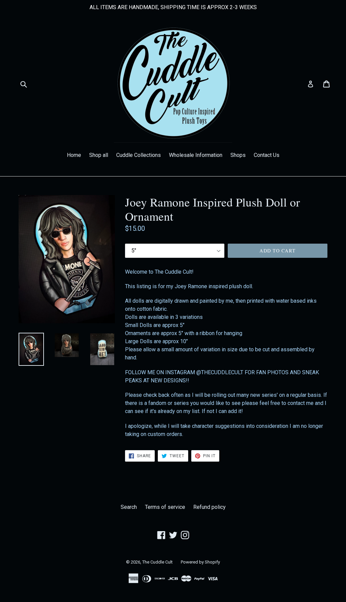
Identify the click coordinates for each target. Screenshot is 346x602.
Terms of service (165, 507)
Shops (238, 155)
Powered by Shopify (200, 562)
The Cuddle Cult (157, 562)
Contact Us (266, 155)
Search (129, 507)
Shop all (98, 155)
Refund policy (209, 507)
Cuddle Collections (138, 155)
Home (74, 155)
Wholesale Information (195, 155)
